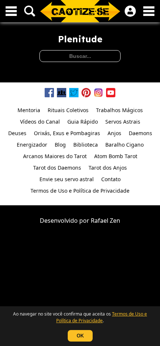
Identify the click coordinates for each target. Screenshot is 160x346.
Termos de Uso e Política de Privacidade (101, 317)
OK (80, 336)
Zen (115, 220)
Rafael (99, 220)
